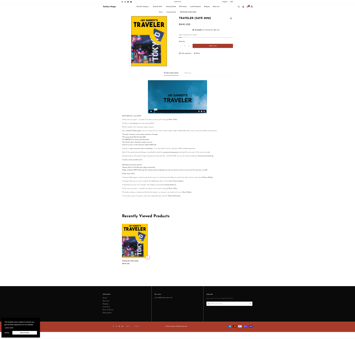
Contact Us (177, 1)
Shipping (207, 6)
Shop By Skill (157, 6)
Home (161, 12)
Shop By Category (142, 6)
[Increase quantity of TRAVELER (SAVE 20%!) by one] (189, 46)
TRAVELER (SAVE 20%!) (130, 261)
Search (105, 298)
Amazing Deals (171, 6)
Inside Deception (195, 6)
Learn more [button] (9, 328)
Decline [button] (7, 332)
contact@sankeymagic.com (163, 297)
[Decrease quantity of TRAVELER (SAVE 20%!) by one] (181, 46)
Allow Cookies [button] (24, 332)
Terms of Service (108, 310)
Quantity (182, 41)
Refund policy (107, 313)
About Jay (216, 6)
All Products (183, 6)
